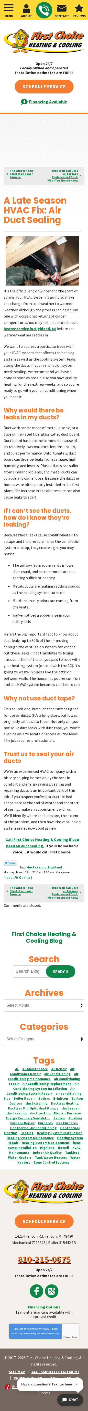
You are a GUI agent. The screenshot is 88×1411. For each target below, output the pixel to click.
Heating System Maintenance (30, 1138)
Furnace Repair (22, 1123)
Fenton (59, 1118)
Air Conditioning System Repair (41, 1091)
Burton (77, 1098)
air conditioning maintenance (43, 1076)
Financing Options (44, 1307)
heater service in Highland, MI (30, 328)
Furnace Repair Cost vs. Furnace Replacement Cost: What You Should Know (62, 175)
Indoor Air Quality (17, 877)
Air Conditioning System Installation (46, 1086)
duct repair (71, 1108)
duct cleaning (37, 1103)
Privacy (67, 1337)
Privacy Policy (30, 1334)
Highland (55, 867)
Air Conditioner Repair (42, 1071)
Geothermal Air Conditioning (33, 1128)
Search (60, 971)
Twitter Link (10, 863)
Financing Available (48, 102)
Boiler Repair (24, 1098)
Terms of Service (47, 1334)
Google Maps (51, 1291)
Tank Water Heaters (51, 1157)
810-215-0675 (44, 10)
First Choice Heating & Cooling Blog (44, 937)
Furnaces (45, 1123)
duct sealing (36, 867)
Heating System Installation (59, 1133)
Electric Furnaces (68, 1113)
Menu (8, 16)
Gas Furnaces (67, 1123)
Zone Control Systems (51, 1162)
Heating (27, 1133)
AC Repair (59, 1069)
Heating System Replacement (46, 1142)
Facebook (36, 1291)
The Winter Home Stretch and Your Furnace (21, 174)
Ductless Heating (65, 1103)
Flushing (75, 1118)
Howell (63, 1147)
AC (17, 1069)
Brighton (60, 1098)
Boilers (44, 1098)
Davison (16, 1103)
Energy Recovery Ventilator (28, 1118)
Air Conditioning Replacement (46, 1083)
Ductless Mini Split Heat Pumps (33, 1108)
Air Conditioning (57, 1074)
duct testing (40, 1113)
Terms (74, 1337)
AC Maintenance (35, 1069)
